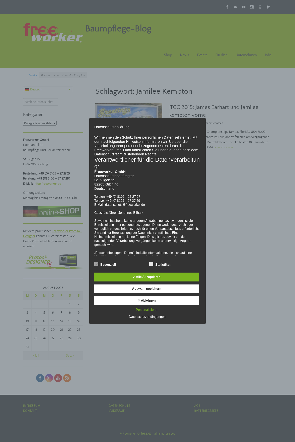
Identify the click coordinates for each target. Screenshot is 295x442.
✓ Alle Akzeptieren (147, 277)
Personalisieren (147, 310)
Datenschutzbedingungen (147, 317)
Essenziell (108, 265)
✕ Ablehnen (147, 300)
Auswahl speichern (146, 289)
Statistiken (163, 265)
